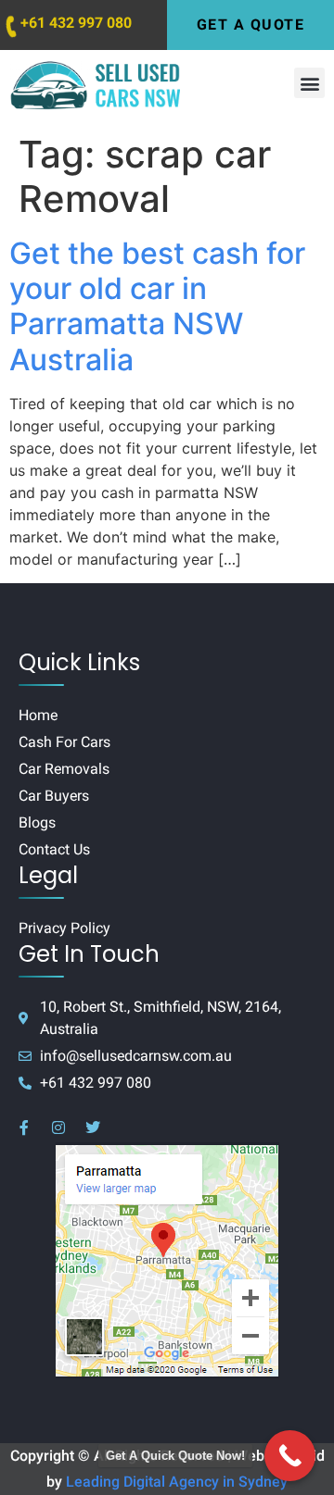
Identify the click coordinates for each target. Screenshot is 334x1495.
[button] (309, 83)
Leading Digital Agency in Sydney (177, 1481)
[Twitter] (93, 1127)
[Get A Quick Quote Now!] (289, 1455)
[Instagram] (58, 1127)
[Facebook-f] (24, 1127)
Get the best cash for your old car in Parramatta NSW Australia (157, 306)
